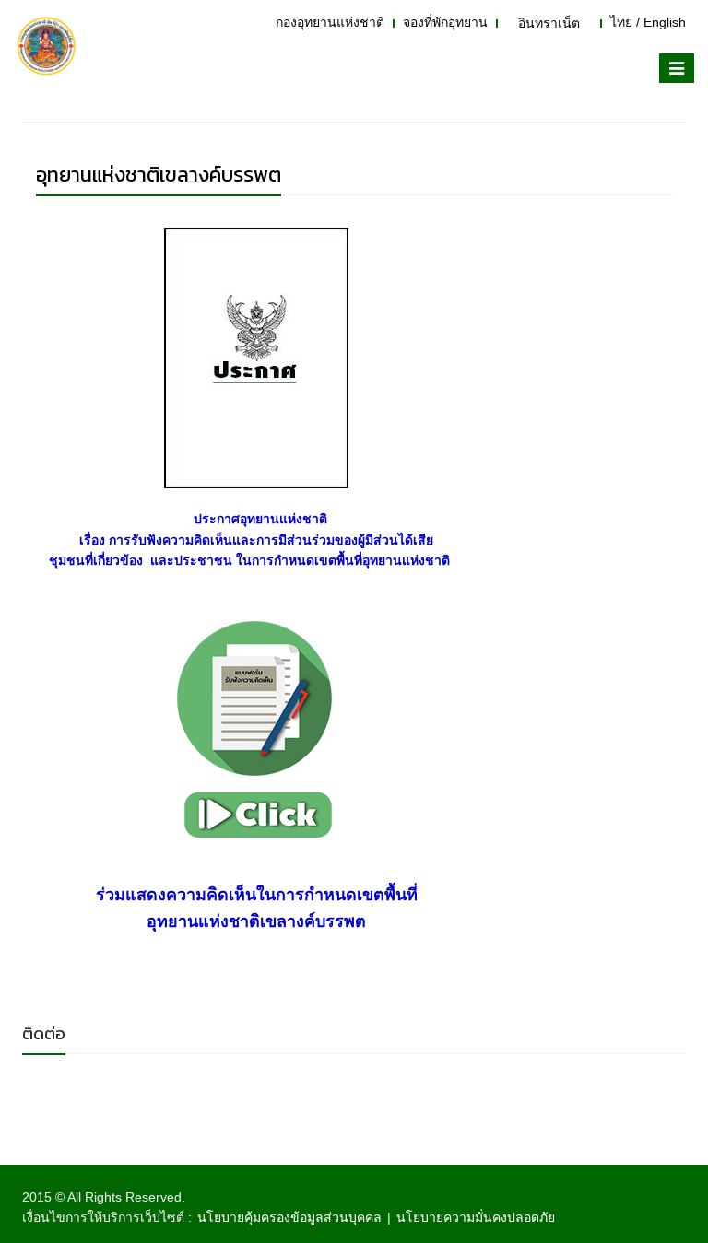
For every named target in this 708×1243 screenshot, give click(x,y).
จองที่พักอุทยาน (445, 22)
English (664, 22)
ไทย (621, 22)
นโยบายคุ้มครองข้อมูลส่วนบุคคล (289, 1217)
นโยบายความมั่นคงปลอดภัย (475, 1217)
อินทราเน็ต (549, 23)
